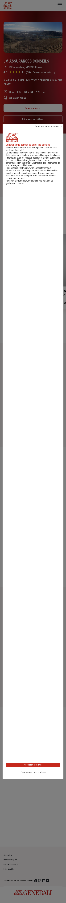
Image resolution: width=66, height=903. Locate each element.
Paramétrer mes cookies (33, 772)
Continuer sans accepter (47, 126)
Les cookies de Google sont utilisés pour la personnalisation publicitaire (27, 161)
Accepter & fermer (33, 764)
